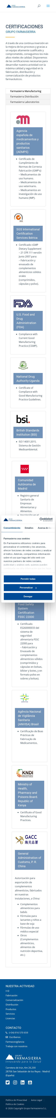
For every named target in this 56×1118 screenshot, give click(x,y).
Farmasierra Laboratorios (24, 102)
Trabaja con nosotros (16, 1046)
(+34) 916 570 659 (18, 1032)
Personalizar (26, 587)
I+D (7, 990)
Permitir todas (28, 579)
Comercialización (14, 1000)
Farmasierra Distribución (24, 96)
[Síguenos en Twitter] (8, 1083)
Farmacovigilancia (15, 1041)
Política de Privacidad (16, 1100)
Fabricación (11, 995)
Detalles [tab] (29, 528)
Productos (11, 1009)
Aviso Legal (36, 1100)
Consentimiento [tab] (11, 528)
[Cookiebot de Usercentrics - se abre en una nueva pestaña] (40, 520)
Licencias (10, 1018)
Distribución (12, 1004)
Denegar (28, 596)
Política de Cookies (15, 1104)
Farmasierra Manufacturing (25, 91)
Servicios (10, 1013)
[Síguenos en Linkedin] (23, 1083)
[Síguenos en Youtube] (30, 1083)
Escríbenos (14, 1037)
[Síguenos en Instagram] (15, 1083)
